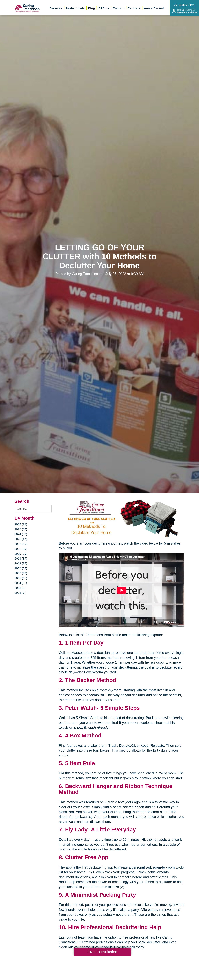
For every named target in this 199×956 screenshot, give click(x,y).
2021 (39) (21, 548)
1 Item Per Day (84, 643)
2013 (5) (20, 587)
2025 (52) (21, 529)
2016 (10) (21, 573)
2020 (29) (21, 553)
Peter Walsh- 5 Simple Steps (102, 708)
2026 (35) (21, 524)
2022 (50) (21, 543)
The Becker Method (90, 680)
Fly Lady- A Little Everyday (100, 830)
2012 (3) (20, 592)
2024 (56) (21, 534)
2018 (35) (21, 563)
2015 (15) (21, 578)
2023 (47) (21, 539)
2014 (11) (21, 583)
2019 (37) (21, 558)
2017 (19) (21, 568)
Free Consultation (102, 952)
